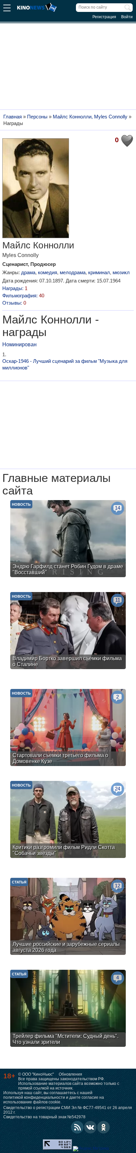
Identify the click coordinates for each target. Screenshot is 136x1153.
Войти (127, 17)
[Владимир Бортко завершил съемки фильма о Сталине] (68, 631)
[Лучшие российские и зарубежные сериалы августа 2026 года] (68, 917)
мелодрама (72, 272)
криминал (99, 272)
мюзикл (121, 272)
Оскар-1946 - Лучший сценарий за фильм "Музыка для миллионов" (64, 364)
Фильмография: (23, 295)
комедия (47, 272)
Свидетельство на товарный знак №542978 (44, 1117)
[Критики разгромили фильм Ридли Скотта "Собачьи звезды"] (68, 820)
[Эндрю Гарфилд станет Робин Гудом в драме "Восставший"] (68, 539)
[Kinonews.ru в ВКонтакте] (90, 1127)
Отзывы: (14, 303)
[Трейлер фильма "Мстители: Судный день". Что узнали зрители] (68, 1009)
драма (28, 272)
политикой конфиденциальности (34, 1097)
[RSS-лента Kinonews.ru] (77, 1127)
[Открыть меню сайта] (7, 9)
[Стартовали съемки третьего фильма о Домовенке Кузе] (68, 728)
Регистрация (104, 17)
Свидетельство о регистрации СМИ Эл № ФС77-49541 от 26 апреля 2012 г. (67, 1110)
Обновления (70, 1074)
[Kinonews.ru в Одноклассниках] (103, 1127)
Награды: (14, 288)
